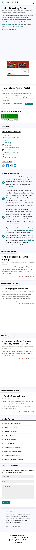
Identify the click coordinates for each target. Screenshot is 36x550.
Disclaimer (24, 537)
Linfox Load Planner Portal (17, 88)
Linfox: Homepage (10, 157)
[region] (18, 45)
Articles (6, 135)
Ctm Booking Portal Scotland (13, 460)
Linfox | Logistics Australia (16, 288)
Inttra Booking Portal (10, 444)
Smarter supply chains (11, 147)
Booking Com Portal (10, 427)
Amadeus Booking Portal (12, 456)
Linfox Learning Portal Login (12, 423)
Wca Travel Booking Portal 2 (13, 452)
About (14, 537)
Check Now (29, 104)
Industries (7, 145)
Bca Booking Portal (10, 440)
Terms (27, 540)
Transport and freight (11, 138)
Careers (7, 155)
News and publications (11, 152)
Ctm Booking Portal (10, 432)
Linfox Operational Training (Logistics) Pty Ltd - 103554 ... (16, 342)
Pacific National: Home (15, 396)
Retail (6, 140)
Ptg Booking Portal (10, 435)
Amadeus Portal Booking (12, 448)
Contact (7, 150)
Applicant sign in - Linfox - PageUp (16, 258)
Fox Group (7, 143)
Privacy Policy (15, 540)
